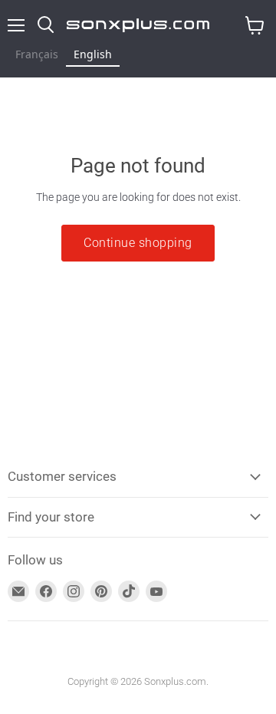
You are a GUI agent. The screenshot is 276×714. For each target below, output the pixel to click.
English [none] (93, 54)
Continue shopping (138, 242)
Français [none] (36, 54)
